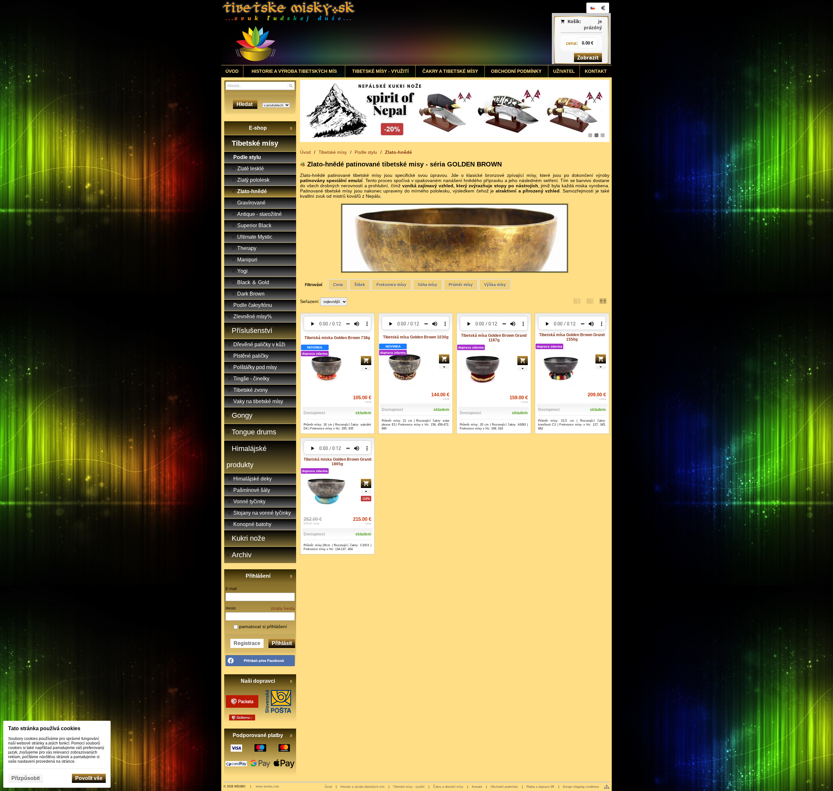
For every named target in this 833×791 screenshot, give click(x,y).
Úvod (328, 786)
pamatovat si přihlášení (262, 626)
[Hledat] (291, 86)
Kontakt (477, 786)
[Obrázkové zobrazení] (602, 301)
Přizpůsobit (25, 778)
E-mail (231, 589)
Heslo (230, 608)
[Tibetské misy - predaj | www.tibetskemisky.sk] (368, 32)
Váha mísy (427, 285)
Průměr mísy (461, 285)
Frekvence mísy (391, 285)
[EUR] (603, 8)
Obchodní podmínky (504, 786)
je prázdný (593, 24)
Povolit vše (88, 778)
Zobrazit (588, 57)
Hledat (245, 104)
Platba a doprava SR (540, 786)
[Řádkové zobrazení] (576, 301)
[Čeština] (592, 8)
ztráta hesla (283, 608)
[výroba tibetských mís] (454, 111)
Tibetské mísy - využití (409, 786)
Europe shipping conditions (581, 786)
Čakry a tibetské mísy (448, 786)
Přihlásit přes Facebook (264, 660)
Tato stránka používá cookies (44, 728)
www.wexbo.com (267, 786)
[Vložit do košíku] (366, 360)
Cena (338, 285)
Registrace (247, 643)
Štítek (359, 285)
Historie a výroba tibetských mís (362, 786)
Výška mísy (495, 285)
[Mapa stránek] (606, 787)
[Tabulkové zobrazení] (589, 301)
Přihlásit (282, 643)
